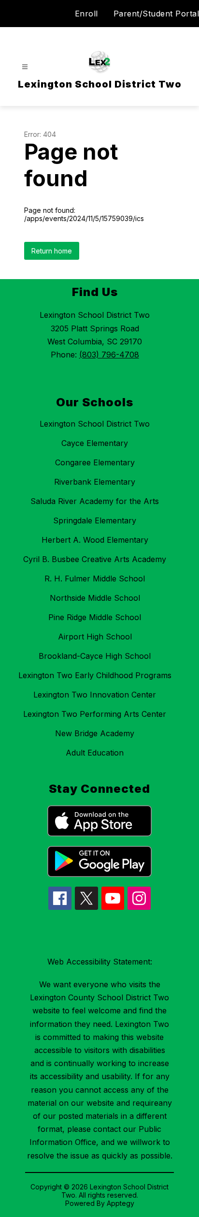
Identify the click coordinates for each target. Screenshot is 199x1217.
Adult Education (95, 752)
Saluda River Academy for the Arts (94, 501)
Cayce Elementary (94, 443)
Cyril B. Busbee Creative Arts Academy (94, 559)
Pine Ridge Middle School (94, 617)
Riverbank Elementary (94, 482)
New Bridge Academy (94, 733)
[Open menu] (24, 67)
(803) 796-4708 (109, 354)
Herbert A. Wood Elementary (95, 540)
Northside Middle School (95, 598)
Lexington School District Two (95, 424)
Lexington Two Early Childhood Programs (94, 675)
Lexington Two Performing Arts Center (94, 714)
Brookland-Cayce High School (95, 656)
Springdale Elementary (94, 520)
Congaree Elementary (95, 462)
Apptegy (120, 1203)
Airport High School (95, 636)
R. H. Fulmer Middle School (94, 578)
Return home (51, 251)
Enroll (86, 13)
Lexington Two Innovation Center (94, 694)
